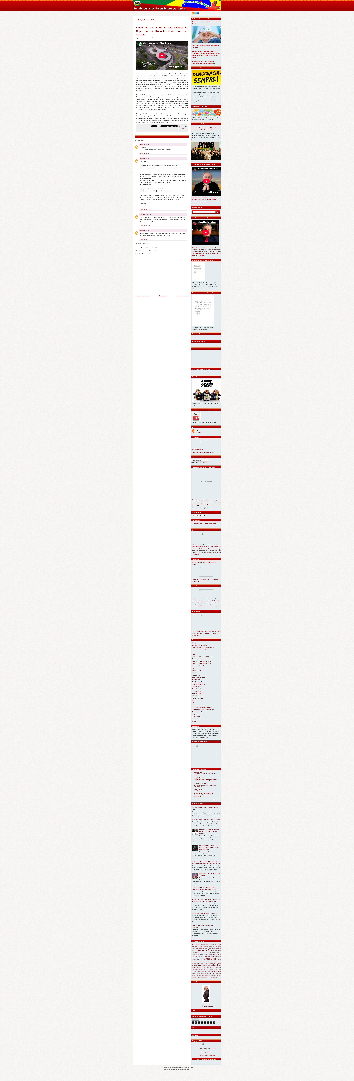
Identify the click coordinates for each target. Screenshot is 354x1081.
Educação (210, 954)
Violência (215, 977)
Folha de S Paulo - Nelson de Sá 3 (202, 663)
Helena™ (196, 430)
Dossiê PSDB (203, 954)
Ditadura (197, 954)
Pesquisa (198, 965)
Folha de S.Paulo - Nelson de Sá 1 (202, 666)
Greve (214, 956)
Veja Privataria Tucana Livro (206, 977)
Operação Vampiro (216, 963)
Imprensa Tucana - (196, 959)
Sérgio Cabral (204, 975)
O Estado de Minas (197, 689)
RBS (193, 705)
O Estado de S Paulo (198, 691)
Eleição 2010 (217, 954)
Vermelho (195, 721)
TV (216, 975)
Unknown (142, 144)
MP (208, 963)
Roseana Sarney (200, 973)
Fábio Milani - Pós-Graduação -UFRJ (203, 647)
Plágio (208, 965)
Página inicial (162, 296)
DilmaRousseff (212, 952)
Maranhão (194, 963)
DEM (216, 950)
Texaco (213, 975)
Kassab (219, 959)
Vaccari (198, 977)
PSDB (198, 971)
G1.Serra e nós (196, 670)
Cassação (218, 948)
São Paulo (212, 973)
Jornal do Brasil (196, 679)
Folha (193, 652)
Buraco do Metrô (213, 946)
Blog (204, 946)
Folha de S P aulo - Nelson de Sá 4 (202, 656)
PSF (211, 971)
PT (213, 971)
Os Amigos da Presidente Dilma (203, 793)
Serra (209, 975)
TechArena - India (197, 712)
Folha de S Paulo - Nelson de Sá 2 (202, 661)
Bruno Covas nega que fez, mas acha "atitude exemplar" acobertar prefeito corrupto (209, 847)
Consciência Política (200, 783)
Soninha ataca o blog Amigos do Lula (203, 709)
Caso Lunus (212, 948)
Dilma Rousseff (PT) (203, 952)
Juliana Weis (198, 789)
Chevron (194, 950)
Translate (204, 462)
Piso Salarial (204, 965)
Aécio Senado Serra (201, 944)
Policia (211, 965)
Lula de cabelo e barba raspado (203, 961)
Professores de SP (199, 969)
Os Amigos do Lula (168, 1069)
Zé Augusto (197, 432)
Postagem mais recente (142, 296)
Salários (206, 973)
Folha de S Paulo (197, 659)
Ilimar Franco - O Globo (199, 677)
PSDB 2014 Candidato (205, 971)
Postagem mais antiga (182, 296)
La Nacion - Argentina (198, 684)
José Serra (211, 959)
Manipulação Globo (216, 961)
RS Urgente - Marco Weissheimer (202, 707)
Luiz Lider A (143, 214)
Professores (218, 967)
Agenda (208, 944)
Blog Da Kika (198, 772)
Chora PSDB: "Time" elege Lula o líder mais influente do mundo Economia (209, 831)
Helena (191, 1067)
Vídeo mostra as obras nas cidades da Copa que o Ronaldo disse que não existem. (162, 31)
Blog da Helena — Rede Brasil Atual (205, 523)
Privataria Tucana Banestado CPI (205, 967)
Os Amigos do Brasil (185, 1069)
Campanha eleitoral (203, 948)
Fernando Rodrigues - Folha (200, 649)
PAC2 (193, 965)
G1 (193, 668)
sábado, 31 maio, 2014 (145, 153)
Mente (198, 963)
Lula (193, 961)
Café (197, 948)
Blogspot (194, 643)
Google (194, 672)
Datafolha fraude (206, 950)
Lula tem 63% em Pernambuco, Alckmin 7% (204, 913)
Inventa (203, 959)
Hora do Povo (196, 675)
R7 (193, 700)
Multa (210, 963)
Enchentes (201, 956)
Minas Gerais (204, 963)
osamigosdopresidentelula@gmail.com (203, 452)
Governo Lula (208, 956)
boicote (207, 946)
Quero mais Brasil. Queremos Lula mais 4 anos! (206, 819)
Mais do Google (196, 686)
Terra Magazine (196, 716)
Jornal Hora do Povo (198, 682)
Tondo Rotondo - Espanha (199, 719)
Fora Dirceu (197, 790)
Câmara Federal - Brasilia (199, 645)
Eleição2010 (195, 956)
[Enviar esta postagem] (183, 128)
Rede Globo (217, 971)
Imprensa (218, 956)
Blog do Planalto (199, 778)
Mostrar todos (217, 799)
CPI (197, 950)
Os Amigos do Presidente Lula (204, 199)
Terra (193, 714)
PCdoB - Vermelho (197, 698)
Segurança (198, 975)
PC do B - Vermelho (198, 696)
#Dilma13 (194, 944)
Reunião (193, 973)
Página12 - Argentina (198, 693)
